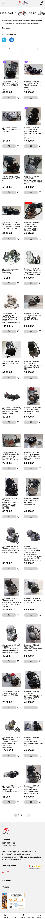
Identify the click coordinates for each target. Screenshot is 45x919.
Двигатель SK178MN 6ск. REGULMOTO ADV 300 (11, 363)
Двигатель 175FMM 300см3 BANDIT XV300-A (11, 178)
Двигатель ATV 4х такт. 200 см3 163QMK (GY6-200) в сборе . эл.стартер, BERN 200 (11, 789)
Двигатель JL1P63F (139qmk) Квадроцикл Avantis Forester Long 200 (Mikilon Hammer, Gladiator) (32, 456)
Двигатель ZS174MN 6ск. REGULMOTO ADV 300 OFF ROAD (32, 601)
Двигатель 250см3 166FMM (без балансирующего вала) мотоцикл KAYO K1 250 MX (33, 180)
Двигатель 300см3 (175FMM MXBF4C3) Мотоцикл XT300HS (10, 83)
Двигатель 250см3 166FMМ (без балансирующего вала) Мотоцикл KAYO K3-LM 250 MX (11, 602)
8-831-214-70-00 (8, 843)
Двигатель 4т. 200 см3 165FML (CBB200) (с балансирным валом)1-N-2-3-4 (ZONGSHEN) (11, 549)
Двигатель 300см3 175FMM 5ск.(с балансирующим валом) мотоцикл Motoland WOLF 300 (31, 226)
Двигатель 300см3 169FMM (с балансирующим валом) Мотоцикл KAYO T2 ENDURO (31, 789)
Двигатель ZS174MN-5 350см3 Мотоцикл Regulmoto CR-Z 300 (11, 693)
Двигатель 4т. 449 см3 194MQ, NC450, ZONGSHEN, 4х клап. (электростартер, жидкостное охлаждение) (11, 742)
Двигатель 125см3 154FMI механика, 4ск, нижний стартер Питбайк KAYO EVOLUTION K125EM (11, 456)
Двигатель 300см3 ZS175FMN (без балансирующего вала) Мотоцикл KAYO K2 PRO (33, 365)
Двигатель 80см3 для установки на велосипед (10, 271)
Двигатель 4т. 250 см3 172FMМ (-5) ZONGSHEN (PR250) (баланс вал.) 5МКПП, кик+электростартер (11, 649)
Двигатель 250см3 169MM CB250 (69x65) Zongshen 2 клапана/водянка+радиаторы (32, 272)
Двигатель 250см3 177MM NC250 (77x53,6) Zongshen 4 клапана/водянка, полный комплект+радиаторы (11, 318)
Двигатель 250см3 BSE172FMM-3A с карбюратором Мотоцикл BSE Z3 (31, 501)
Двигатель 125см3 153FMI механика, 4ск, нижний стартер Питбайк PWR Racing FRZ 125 (33, 317)
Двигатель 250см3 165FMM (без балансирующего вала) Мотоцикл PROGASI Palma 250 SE (33, 695)
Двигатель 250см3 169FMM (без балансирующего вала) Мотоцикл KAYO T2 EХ (33, 648)
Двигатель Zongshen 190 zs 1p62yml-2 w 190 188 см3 (11, 130)
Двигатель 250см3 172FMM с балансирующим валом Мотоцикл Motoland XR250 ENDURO (9, 503)
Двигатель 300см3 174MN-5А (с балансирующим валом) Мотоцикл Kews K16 (33, 741)
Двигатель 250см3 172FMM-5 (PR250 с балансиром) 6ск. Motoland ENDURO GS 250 (32, 131)
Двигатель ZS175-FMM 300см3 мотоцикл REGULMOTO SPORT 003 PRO (33, 410)
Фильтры (27, 53)
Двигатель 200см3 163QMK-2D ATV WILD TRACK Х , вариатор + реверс (32, 84)
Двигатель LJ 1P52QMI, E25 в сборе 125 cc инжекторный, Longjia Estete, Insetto (11, 410)
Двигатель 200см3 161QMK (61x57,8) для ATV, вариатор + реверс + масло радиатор (11, 225)
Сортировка (7, 53)
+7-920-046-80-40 (9, 846)
